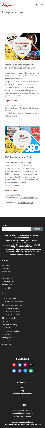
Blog (22, 391)
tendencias (25, 203)
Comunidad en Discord (22, 410)
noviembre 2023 (8, 282)
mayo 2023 (6, 288)
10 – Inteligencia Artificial (11, 331)
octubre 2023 (7, 285)
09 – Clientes (7, 328)
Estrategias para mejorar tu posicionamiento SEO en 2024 (21, 66)
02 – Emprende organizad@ (12, 305)
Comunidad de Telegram (22, 413)
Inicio (22, 388)
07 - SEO (8, 110)
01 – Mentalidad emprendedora (13, 302)
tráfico (14, 115)
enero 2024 (6, 275)
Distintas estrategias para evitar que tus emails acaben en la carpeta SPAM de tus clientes (22, 250)
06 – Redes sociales (9, 318)
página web (22, 113)
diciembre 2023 (7, 278)
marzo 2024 (6, 268)
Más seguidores (7, 338)
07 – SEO (5, 321)
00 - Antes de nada (27, 198)
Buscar (4, 225)
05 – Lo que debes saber (11, 315)
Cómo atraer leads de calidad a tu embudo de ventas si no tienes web (22, 236)
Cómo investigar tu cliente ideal (22, 255)
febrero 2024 (7, 272)
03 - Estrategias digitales (29, 108)
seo (9, 115)
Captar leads (7, 334)
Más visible (6, 341)
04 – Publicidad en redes (11, 312)
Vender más (6, 344)
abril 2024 (5, 265)
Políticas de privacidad (22, 393)
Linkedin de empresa (22, 416)
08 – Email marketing (9, 325)
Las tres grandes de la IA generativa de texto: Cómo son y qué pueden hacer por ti (22, 246)
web (31, 203)
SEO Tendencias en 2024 (18, 157)
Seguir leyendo (11, 101)
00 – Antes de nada (9, 299)
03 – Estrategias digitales (11, 308)
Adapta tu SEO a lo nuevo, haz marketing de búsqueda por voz (22, 241)
